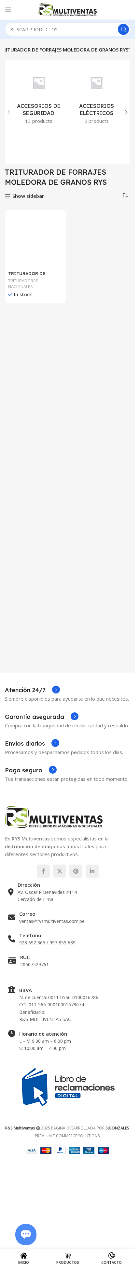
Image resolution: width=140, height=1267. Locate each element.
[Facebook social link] (43, 965)
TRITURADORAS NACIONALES (23, 718)
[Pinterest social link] (75, 965)
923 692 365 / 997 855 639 (47, 1037)
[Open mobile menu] (8, 9)
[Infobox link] (32, 784)
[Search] (123, 29)
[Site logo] (67, 9)
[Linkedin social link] (92, 965)
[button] (8, 112)
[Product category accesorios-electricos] (96, 97)
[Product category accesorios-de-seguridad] (38, 97)
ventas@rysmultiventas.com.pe (52, 1015)
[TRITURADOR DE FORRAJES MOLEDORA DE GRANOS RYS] (35, 457)
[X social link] (59, 965)
